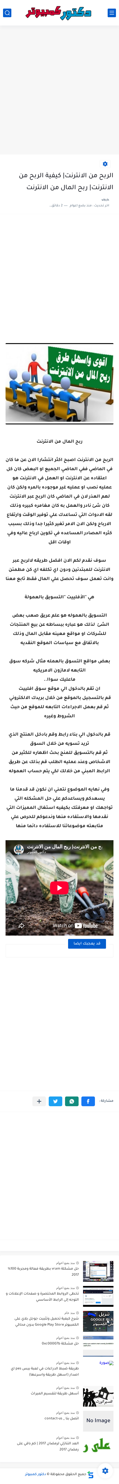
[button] (88, 1101)
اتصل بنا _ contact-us (62, 1419)
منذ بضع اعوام (65, 1263)
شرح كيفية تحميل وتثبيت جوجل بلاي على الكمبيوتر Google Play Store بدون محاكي (46, 1322)
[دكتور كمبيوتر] (59, 13)
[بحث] (7, 13)
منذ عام (69, 1313)
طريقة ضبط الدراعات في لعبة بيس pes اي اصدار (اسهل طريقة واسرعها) (45, 1372)
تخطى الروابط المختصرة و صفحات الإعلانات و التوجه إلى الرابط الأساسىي (42, 1297)
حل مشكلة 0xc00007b (60, 1344)
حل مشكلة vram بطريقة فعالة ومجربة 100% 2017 (43, 1272)
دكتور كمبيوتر (35, 1475)
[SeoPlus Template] (90, 1474)
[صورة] (98, 1271)
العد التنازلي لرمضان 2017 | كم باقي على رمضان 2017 (48, 1447)
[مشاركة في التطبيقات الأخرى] (39, 1101)
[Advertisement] (59, 90)
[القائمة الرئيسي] (112, 13)
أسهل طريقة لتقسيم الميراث (55, 1394)
